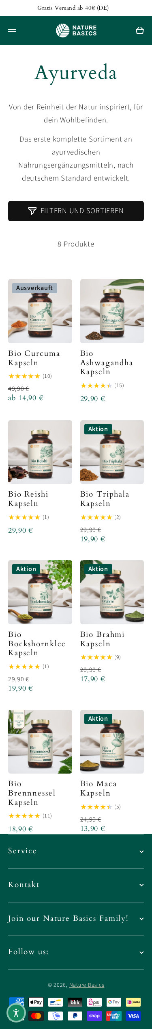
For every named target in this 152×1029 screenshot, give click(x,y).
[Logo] (76, 30)
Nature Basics (87, 985)
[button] (16, 1012)
